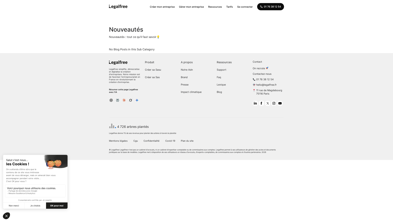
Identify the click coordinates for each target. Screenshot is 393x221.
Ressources (215, 6)
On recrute (259, 68)
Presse (185, 84)
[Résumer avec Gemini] (137, 100)
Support (221, 69)
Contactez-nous (262, 73)
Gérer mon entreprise (191, 6)
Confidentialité (152, 140)
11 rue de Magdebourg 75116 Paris (269, 92)
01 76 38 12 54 (272, 6)
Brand (184, 77)
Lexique (221, 84)
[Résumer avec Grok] (130, 100)
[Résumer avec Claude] (124, 100)
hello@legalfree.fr (266, 84)
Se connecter (245, 6)
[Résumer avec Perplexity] (117, 100)
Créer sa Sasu (153, 69)
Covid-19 (170, 140)
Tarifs (229, 6)
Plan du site (187, 140)
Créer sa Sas (152, 77)
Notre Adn (187, 69)
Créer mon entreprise (162, 6)
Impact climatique (191, 91)
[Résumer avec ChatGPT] (111, 100)
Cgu (135, 140)
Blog (219, 91)
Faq (219, 77)
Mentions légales (118, 140)
